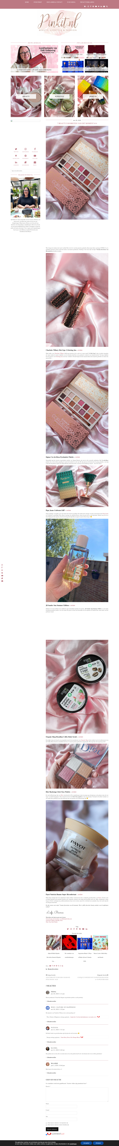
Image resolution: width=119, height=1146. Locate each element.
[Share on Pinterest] (56, 966)
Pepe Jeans (105, 513)
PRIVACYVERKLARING (87, 2)
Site (47, 1116)
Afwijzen (98, 1143)
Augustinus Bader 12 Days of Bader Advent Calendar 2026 (85, 957)
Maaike (54, 1063)
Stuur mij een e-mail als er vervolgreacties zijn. (58, 1122)
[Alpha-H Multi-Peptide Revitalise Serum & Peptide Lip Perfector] (53, 942)
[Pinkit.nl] (59, 19)
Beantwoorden (51, 1001)
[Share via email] (50, 966)
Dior (62, 795)
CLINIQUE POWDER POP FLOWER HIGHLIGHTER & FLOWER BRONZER (92, 977)
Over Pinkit (38, 2)
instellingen (73, 1144)
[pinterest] (93, 6)
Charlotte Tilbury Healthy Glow (54, 920)
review (80, 350)
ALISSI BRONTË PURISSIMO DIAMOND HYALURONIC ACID (58, 977)
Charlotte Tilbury (59, 353)
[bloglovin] (98, 6)
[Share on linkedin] (62, 966)
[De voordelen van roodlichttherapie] (69, 942)
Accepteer (86, 1143)
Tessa (53, 992)
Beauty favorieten (53, 969)
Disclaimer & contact (54, 2)
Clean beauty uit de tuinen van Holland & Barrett (59, 919)
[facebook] (90, 6)
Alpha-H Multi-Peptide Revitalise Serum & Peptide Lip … (54, 957)
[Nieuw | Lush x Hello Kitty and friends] (100, 942)
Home (27, 2)
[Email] (104, 6)
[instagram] (88, 6)
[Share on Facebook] (52, 966)
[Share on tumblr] (58, 966)
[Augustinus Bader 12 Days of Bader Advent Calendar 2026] (84, 942)
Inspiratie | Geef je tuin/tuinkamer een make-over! (83, 1017)
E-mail (47, 1110)
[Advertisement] (77, 233)
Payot (99, 897)
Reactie (48, 1086)
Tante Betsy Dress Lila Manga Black (70, 1037)
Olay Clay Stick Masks (52, 922)
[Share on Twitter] (54, 966)
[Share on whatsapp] (60, 966)
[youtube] (96, 6)
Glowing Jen (59, 356)
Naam (47, 1103)
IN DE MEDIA (71, 2)
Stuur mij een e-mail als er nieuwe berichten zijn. (58, 1124)
